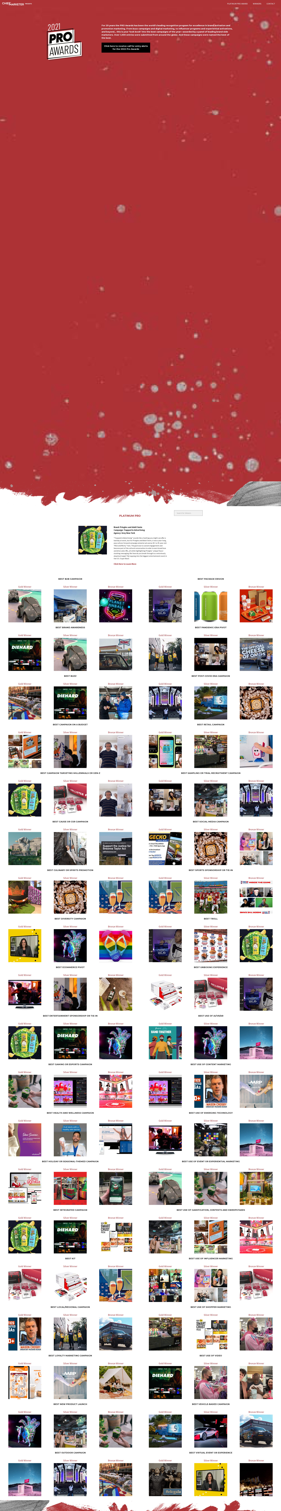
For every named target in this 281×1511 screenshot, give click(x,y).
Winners (257, 3)
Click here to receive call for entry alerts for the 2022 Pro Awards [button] (126, 47)
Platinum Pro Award (237, 3)
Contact (271, 3)
